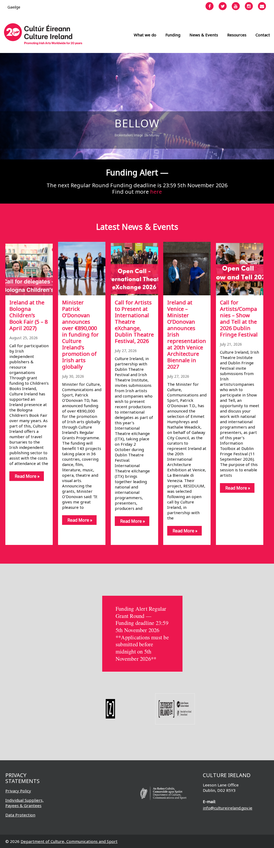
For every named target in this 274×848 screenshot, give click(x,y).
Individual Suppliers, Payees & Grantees (24, 802)
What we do (145, 34)
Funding (172, 34)
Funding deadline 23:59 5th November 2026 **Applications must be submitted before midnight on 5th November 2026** (142, 640)
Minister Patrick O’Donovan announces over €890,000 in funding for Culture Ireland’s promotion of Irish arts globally (80, 334)
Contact (263, 34)
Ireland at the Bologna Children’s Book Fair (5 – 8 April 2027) (28, 315)
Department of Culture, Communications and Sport (69, 841)
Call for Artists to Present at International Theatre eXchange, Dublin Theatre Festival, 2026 (134, 322)
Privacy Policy (18, 790)
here (156, 191)
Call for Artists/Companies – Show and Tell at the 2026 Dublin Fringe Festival (239, 318)
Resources (236, 34)
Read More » (27, 476)
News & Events (203, 34)
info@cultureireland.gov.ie (227, 808)
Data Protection (20, 815)
